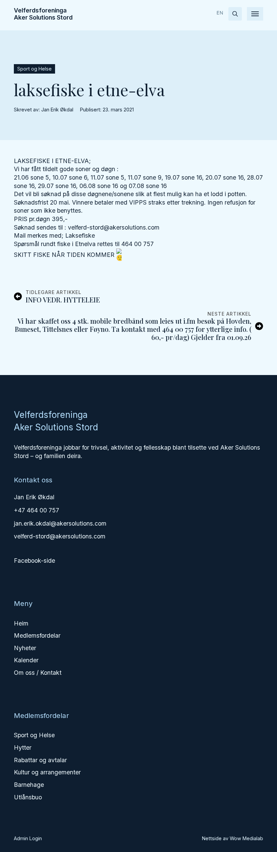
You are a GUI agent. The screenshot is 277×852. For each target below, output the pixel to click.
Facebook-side (34, 560)
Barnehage (29, 784)
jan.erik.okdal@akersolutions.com (60, 523)
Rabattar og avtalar (40, 760)
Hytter (22, 747)
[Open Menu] (255, 14)
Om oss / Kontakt (37, 672)
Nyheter (25, 647)
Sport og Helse (34, 735)
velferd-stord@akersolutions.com (59, 536)
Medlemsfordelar (37, 635)
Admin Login (28, 838)
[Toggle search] (235, 14)
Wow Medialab (246, 838)
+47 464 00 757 (36, 510)
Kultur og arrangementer (47, 772)
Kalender (26, 660)
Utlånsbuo (28, 797)
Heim (21, 623)
